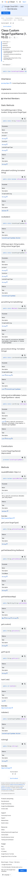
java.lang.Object (5, 83)
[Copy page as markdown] (14, 37)
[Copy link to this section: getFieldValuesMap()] (17, 597)
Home (2, 18)
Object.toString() (5, 768)
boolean (4, 210)
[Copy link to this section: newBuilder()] (11, 217)
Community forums (6, 815)
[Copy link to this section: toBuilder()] (10, 713)
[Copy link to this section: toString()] (9, 740)
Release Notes (4, 820)
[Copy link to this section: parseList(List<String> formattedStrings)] (8, 351)
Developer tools (18, 18)
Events (3, 849)
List (3, 375)
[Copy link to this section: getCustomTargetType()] (20, 523)
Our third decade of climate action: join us (12, 867)
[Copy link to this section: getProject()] (11, 652)
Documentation (9, 18)
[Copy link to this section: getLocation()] (12, 624)
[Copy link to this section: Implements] (12, 89)
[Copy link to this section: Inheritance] (12, 79)
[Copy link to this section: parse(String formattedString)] (24, 302)
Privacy (11, 862)
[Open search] (17, 2)
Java (21, 6)
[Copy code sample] (25, 69)
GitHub (3, 829)
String (4, 138)
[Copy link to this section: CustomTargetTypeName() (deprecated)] (12, 453)
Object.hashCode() (6, 708)
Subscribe (23, 870)
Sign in (24, 1)
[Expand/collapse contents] (10, 42)
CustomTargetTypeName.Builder (11, 238)
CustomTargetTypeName (8, 296)
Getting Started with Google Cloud (9, 832)
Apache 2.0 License (5, 787)
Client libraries (12, 9)
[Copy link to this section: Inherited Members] (21, 99)
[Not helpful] (13, 23)
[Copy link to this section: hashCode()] (11, 680)
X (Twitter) (4, 851)
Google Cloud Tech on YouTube (8, 856)
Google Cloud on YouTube (7, 854)
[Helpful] (11, 23)
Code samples (4, 834)
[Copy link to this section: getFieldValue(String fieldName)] (2, 553)
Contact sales (4, 808)
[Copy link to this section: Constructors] (14, 446)
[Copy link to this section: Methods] (11, 467)
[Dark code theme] (22, 69)
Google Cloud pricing (6, 803)
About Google (4, 862)
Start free (5, 13)
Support (3, 818)
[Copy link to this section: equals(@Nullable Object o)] (22, 472)
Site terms (17, 862)
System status (4, 823)
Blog (2, 846)
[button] (14, 98)
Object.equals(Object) (7, 518)
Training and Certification (7, 839)
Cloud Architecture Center (7, 837)
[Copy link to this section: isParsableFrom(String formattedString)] (7, 173)
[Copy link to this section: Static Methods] (16, 105)
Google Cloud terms (7, 864)
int (3, 701)
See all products (5, 801)
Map (3, 618)
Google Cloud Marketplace (7, 806)
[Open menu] (2, 2)
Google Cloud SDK (11, 6)
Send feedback (7, 26)
